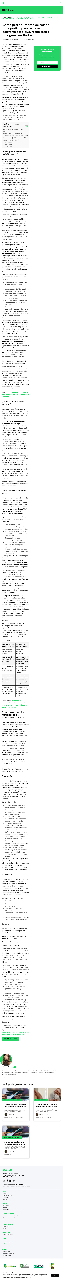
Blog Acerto (5, 1240)
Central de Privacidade (7, 1234)
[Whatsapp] (13, 1180)
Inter (3, 1217)
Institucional (5, 1193)
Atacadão (16, 1215)
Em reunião (8, 142)
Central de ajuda (6, 1251)
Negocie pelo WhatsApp (8, 1253)
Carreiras (4, 1207)
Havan (4, 1219)
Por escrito (8, 144)
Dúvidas (4, 1228)
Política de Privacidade (25, 1277)
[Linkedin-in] (10, 1180)
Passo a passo (5, 1226)
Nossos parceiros (6, 1197)
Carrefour (4, 1215)
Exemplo (9, 146)
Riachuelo (16, 1217)
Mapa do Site (5, 1209)
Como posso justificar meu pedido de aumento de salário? (14, 139)
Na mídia (4, 1199)
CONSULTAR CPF (10, 1039)
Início (4, 17)
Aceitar (55, 1275)
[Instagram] (4, 1180)
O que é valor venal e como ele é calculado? (47, 1105)
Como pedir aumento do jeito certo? (13, 130)
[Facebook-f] (7, 1180)
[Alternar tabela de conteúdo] (26, 126)
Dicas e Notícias (13, 17)
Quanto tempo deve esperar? (13, 133)
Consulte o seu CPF (7, 1195)
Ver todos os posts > (6, 1077)
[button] (60, 10)
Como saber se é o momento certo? (16, 135)
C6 (14, 1219)
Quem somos (5, 1205)
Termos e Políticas (6, 1255)
